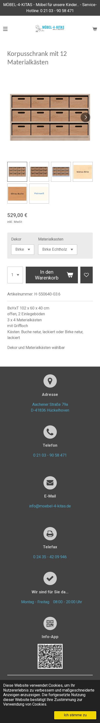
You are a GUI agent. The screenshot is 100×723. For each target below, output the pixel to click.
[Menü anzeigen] (5, 29)
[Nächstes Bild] (85, 117)
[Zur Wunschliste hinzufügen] (86, 275)
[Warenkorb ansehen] (94, 29)
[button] (17, 172)
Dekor (16, 239)
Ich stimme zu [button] (75, 715)
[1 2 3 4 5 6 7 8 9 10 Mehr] (15, 275)
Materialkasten (50, 239)
